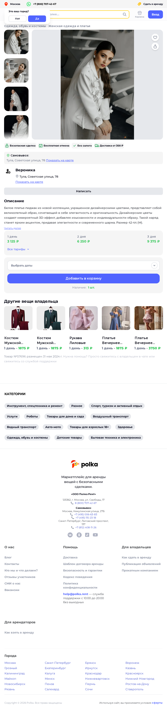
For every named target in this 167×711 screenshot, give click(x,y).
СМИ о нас (12, 583)
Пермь (90, 684)
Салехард (52, 689)
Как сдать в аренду (136, 557)
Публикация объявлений (141, 564)
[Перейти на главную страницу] (84, 464)
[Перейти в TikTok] (87, 534)
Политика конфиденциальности (80, 585)
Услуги (12, 416)
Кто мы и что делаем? (21, 570)
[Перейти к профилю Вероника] (8, 171)
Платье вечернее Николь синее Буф (115, 340)
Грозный (10, 668)
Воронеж (132, 663)
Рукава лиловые (77, 340)
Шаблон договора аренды (83, 564)
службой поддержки (41, 361)
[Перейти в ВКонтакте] (70, 534)
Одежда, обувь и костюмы (25, 26)
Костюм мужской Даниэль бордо (18, 340)
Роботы (32, 416)
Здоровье (125, 427)
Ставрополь (134, 689)
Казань (130, 668)
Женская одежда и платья (69, 26)
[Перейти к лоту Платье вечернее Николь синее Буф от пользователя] (116, 333)
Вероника (25, 170)
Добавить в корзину (83, 278)
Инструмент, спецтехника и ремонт (34, 406)
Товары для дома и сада (65, 416)
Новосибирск (14, 684)
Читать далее (12, 228)
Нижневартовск (97, 678)
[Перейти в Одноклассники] (79, 534)
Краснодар (93, 673)
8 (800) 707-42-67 (86, 503)
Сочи (89, 689)
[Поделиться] (155, 46)
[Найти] (124, 14)
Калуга (50, 673)
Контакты (11, 564)
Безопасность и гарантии (82, 570)
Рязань (9, 689)
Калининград (14, 673)
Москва (10, 663)
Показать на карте (60, 160)
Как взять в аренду (19, 632)
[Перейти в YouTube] (95, 534)
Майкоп (10, 678)
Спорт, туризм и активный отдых (116, 406)
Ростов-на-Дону (137, 684)
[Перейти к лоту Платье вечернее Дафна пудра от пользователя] (148, 333)
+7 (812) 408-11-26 (85, 527)
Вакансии (11, 590)
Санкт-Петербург (58, 663)
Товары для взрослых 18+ (89, 427)
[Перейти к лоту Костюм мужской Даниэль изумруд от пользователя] (51, 333)
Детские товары (69, 437)
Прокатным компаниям (140, 570)
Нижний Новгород (139, 678)
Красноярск (134, 673)
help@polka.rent (76, 594)
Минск (50, 678)
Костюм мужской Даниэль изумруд (45, 340)
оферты (157, 702)
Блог (8, 557)
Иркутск (91, 668)
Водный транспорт (21, 427)
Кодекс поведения (77, 577)
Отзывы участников (19, 577)
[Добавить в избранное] (155, 37)
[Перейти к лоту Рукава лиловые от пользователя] (83, 333)
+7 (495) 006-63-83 (85, 514)
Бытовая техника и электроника (116, 437)
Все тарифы (16, 249)
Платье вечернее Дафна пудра (146, 340)
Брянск (90, 663)
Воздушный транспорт (111, 416)
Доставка (70, 557)
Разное (76, 406)
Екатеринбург (55, 668)
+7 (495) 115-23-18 (86, 517)
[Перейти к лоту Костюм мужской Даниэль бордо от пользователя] (18, 333)
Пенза (49, 684)
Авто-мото (53, 427)
